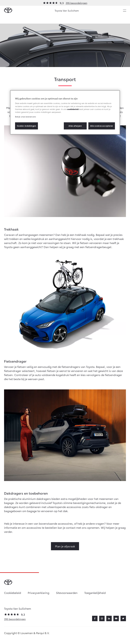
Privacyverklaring (38, 593)
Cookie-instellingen (26, 125)
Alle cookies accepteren (101, 125)
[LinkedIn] (109, 618)
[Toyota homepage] (8, 10)
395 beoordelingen (76, 3)
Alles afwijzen (75, 125)
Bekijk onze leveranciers (25, 116)
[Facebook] (95, 618)
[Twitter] (123, 618)
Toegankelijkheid (95, 593)
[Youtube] (116, 618)
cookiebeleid (73, 109)
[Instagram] (102, 618)
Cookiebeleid (12, 593)
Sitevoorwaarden (67, 593)
